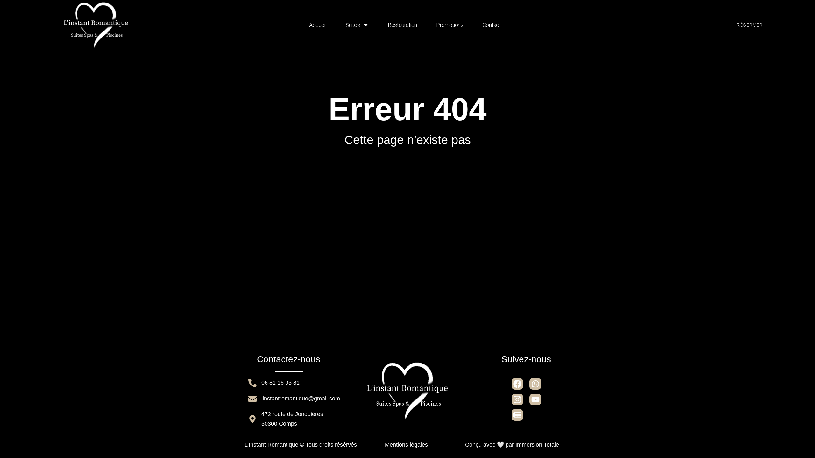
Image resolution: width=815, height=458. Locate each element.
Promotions (450, 25)
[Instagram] (517, 399)
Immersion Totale (537, 444)
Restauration (402, 25)
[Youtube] (535, 399)
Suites (352, 25)
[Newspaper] (517, 414)
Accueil (317, 25)
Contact (492, 25)
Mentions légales (406, 444)
